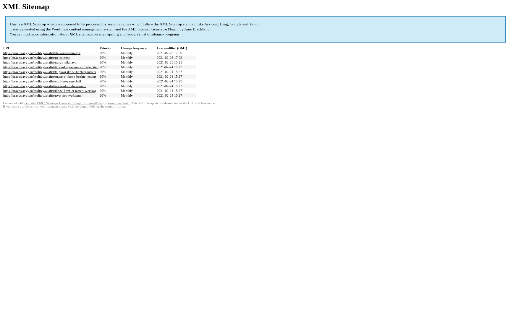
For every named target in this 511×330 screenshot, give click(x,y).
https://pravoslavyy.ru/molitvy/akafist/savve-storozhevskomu (44, 86)
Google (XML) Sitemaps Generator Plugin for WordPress (64, 103)
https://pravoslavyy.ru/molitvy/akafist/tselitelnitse (36, 57)
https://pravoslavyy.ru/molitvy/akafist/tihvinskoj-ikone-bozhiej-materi (50, 67)
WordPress (60, 29)
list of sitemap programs (160, 34)
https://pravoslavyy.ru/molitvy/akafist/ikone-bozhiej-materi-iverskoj (49, 90)
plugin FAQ (88, 106)
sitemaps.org (109, 34)
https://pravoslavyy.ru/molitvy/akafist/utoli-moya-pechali (42, 81)
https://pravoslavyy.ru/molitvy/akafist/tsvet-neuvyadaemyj (43, 95)
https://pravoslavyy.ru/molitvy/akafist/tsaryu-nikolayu (40, 62)
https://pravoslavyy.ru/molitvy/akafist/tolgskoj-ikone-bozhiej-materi (49, 72)
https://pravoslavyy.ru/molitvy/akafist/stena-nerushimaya (41, 53)
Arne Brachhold (197, 29)
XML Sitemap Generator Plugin (153, 29)
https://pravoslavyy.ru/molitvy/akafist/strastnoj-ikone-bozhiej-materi (49, 76)
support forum (115, 106)
